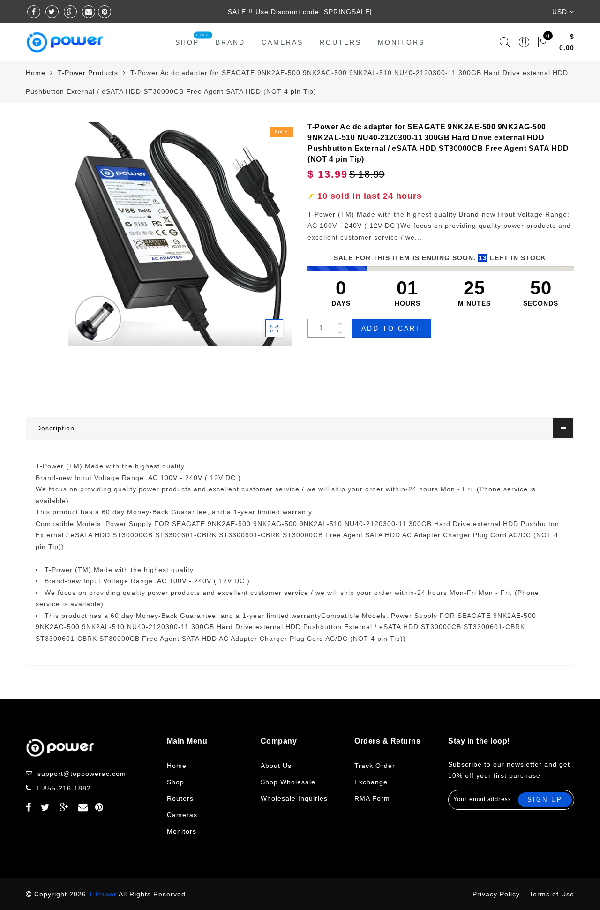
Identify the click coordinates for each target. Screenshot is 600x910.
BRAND (230, 42)
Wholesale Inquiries (294, 798)
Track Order (374, 765)
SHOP (187, 42)
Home (35, 72)
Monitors (401, 42)
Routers (180, 798)
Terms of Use (551, 894)
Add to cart (391, 328)
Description (55, 428)
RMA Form (372, 798)
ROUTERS (340, 42)
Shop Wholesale (288, 782)
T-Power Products (88, 72)
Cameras (282, 42)
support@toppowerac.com (82, 773)
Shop (175, 782)
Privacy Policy (496, 894)
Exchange (371, 782)
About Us (276, 765)
